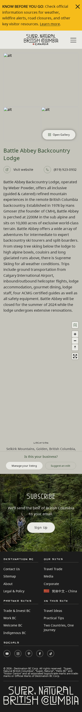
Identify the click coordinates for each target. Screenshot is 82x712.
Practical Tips (54, 618)
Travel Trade (53, 569)
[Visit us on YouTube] (6, 653)
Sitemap (9, 576)
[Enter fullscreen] (75, 356)
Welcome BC (12, 625)
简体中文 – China (64, 591)
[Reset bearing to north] (75, 347)
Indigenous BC (14, 633)
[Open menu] (73, 40)
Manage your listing (24, 465)
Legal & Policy (13, 591)
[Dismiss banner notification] (78, 7)
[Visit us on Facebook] (39, 653)
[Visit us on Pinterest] (28, 653)
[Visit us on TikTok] (50, 653)
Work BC (9, 618)
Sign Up (41, 527)
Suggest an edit (60, 465)
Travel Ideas (53, 610)
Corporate (51, 584)
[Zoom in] (75, 334)
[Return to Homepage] (41, 39)
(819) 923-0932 (65, 169)
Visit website (23, 169)
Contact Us (11, 569)
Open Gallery (61, 135)
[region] (41, 377)
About (8, 584)
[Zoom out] (75, 340)
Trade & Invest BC (17, 610)
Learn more (50, 23)
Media (48, 576)
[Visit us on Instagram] (17, 653)
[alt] (41, 79)
